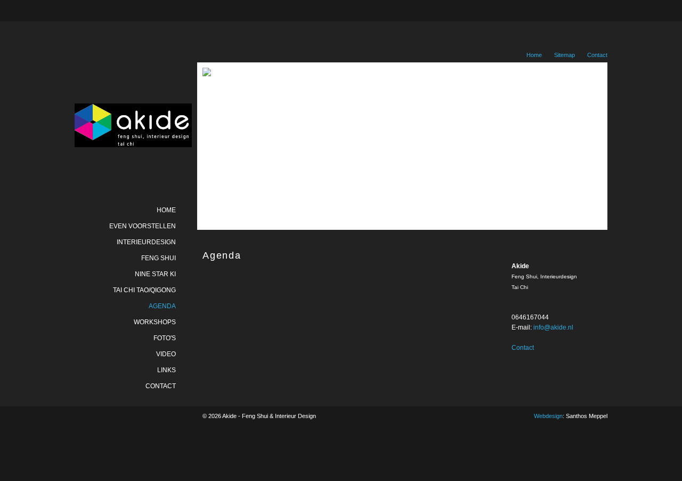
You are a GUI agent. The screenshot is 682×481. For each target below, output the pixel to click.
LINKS (166, 370)
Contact (597, 55)
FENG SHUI (158, 258)
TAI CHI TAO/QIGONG (144, 290)
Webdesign (548, 416)
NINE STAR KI (155, 274)
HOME (166, 210)
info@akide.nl (553, 327)
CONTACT (160, 386)
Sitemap (564, 55)
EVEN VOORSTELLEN (142, 226)
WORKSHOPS (155, 322)
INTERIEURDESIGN (146, 242)
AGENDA (162, 306)
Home (534, 55)
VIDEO (166, 354)
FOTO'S (164, 338)
